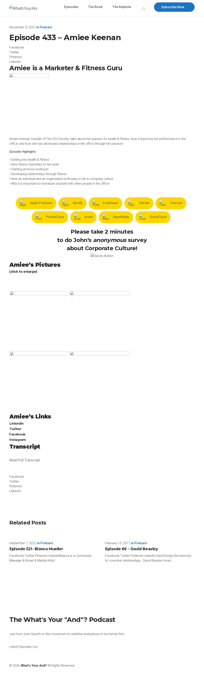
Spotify (78, 203)
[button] (144, 9)
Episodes (71, 7)
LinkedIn (16, 423)
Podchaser (110, 203)
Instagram (17, 440)
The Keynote (121, 7)
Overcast (176, 203)
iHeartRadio (121, 217)
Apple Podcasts (41, 203)
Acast (88, 217)
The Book (95, 7)
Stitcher (144, 203)
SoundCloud (158, 217)
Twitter (15, 429)
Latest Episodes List (23, 647)
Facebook (17, 434)
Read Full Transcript (24, 462)
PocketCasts (55, 217)
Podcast (46, 27)
